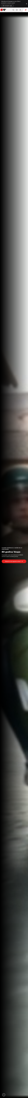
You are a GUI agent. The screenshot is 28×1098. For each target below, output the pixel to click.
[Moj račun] (20, 9)
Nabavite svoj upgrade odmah (13, 561)
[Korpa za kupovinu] (16, 9)
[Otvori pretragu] (13, 9)
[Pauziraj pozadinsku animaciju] (3, 1094)
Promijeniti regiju (8, 5)
